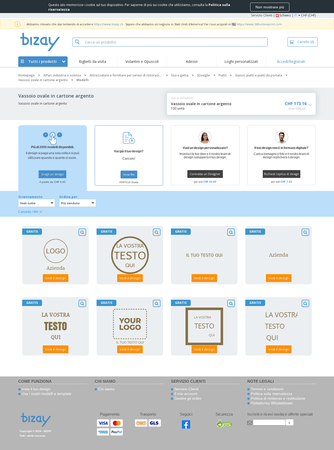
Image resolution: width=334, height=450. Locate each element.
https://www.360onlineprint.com (259, 24)
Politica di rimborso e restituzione (277, 398)
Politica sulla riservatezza (271, 394)
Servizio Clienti (261, 15)
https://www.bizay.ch (108, 24)
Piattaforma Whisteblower (271, 403)
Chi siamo (106, 389)
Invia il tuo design (35, 389)
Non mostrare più (269, 7)
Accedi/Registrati (291, 61)
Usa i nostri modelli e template (46, 394)
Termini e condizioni (266, 389)
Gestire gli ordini (187, 398)
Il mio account (185, 394)
